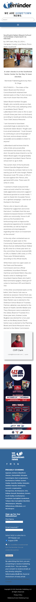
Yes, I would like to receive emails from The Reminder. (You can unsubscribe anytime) (16, 547)
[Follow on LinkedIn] (18, 463)
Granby (7, 483)
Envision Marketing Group (21, 598)
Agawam (8, 473)
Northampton (19, 491)
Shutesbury (20, 493)
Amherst (15, 473)
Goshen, (23, 480)
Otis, (26, 491)
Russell (13, 493)
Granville (14, 483)
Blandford (21, 473)
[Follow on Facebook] (6, 463)
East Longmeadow (21, 478)
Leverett (8, 488)
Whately (19, 503)
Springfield (17, 498)
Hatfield (8, 485)
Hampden (26, 483)
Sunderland (25, 498)
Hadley (19, 483)
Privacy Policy (18, 595)
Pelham (8, 493)
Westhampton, (10, 503)
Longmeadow (16, 488)
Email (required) (11, 527)
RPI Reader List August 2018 (14, 539)
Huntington (21, 485)
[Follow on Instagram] (10, 463)
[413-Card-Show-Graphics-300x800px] (17, 439)
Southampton (20, 496)
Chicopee (24, 475)
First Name (9, 519)
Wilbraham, (19, 506)
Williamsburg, (10, 506)
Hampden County (10, 44)
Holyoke (14, 485)
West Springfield (17, 501)
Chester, (8, 475)
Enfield (17, 480)
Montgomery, (10, 491)
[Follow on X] (14, 463)
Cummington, (10, 478)
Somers (27, 493)
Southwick (12, 47)
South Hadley (9, 496)
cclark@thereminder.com (15, 354)
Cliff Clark (9, 42)
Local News (21, 44)
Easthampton (10, 480)
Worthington (9, 508)
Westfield (26, 501)
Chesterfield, (16, 475)
